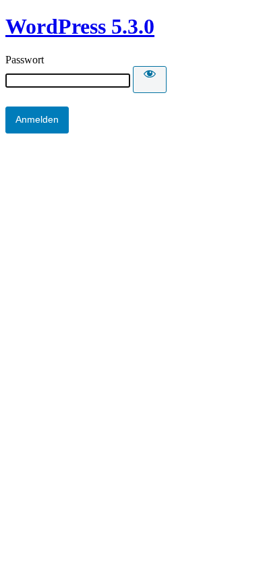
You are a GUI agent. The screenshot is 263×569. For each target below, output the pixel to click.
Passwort (24, 59)
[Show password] (150, 79)
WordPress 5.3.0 (79, 26)
